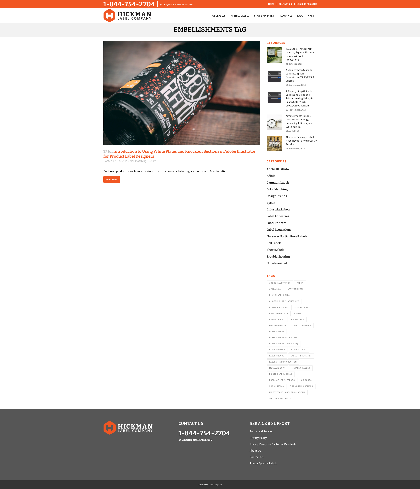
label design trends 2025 (283, 344)
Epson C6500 (297, 319)
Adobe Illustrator (278, 169)
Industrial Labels (278, 209)
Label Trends (276, 356)
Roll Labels (274, 243)
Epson (271, 203)
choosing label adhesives (284, 301)
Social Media (276, 386)
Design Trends (277, 196)
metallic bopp (277, 368)
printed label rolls (280, 374)
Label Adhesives (278, 216)
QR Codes (306, 380)
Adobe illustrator (279, 283)
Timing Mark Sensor (301, 386)
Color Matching (137, 161)
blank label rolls (279, 295)
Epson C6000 (276, 319)
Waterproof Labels (280, 398)
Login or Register (306, 3)
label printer (277, 350)
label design (276, 332)
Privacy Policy (258, 438)
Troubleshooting (278, 256)
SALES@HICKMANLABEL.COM (176, 4)
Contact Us (285, 3)
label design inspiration (283, 338)
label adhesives (302, 325)
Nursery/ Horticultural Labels (287, 236)
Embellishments (278, 313)
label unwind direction (283, 362)
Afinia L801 (275, 289)
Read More (111, 179)
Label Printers (276, 223)
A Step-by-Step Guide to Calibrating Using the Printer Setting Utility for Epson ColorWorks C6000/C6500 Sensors (300, 98)
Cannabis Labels (278, 182)
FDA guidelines (277, 325)
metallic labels (301, 368)
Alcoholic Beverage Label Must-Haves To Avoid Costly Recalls (301, 140)
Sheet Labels (275, 250)
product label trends (282, 380)
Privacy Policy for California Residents (273, 444)
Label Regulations (279, 229)
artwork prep (296, 289)
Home (271, 3)
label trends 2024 (301, 356)
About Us (255, 450)
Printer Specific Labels (263, 463)
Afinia (271, 176)
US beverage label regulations (287, 392)
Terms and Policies (261, 431)
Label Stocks (298, 350)
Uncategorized (277, 263)
